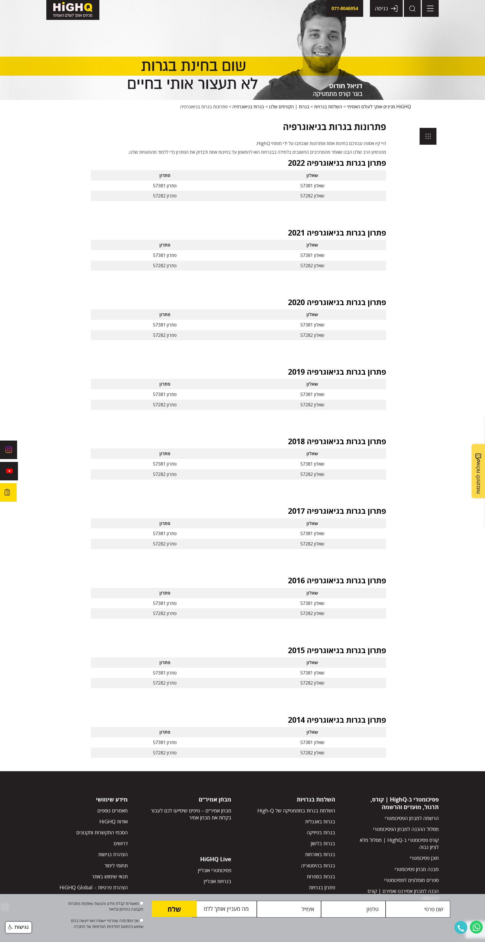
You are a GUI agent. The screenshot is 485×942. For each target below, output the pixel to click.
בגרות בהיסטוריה (318, 865)
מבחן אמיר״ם (215, 799)
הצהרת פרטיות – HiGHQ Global (94, 887)
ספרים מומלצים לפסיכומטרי (411, 880)
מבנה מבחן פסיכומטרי (417, 869)
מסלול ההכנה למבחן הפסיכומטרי (406, 829)
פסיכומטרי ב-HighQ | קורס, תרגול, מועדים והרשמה (404, 803)
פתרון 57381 (165, 186)
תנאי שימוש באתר (110, 876)
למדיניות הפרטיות (105, 926)
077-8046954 (344, 8)
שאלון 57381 (312, 186)
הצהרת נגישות (113, 854)
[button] (460, 927)
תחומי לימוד (116, 865)
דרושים (121, 843)
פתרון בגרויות (322, 887)
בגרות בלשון (323, 843)
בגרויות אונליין (217, 881)
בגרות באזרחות (320, 854)
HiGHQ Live (215, 859)
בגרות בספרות (321, 876)
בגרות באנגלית (320, 821)
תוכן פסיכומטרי (424, 858)
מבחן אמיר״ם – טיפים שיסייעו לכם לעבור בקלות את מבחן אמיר (191, 814)
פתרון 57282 (165, 196)
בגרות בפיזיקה (321, 832)
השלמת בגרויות (316, 799)
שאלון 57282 (312, 196)
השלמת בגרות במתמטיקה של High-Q (296, 810)
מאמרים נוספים (112, 810)
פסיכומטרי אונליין (214, 870)
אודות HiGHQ (113, 821)
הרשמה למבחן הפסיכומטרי (412, 818)
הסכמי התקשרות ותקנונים (102, 832)
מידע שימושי (112, 799)
